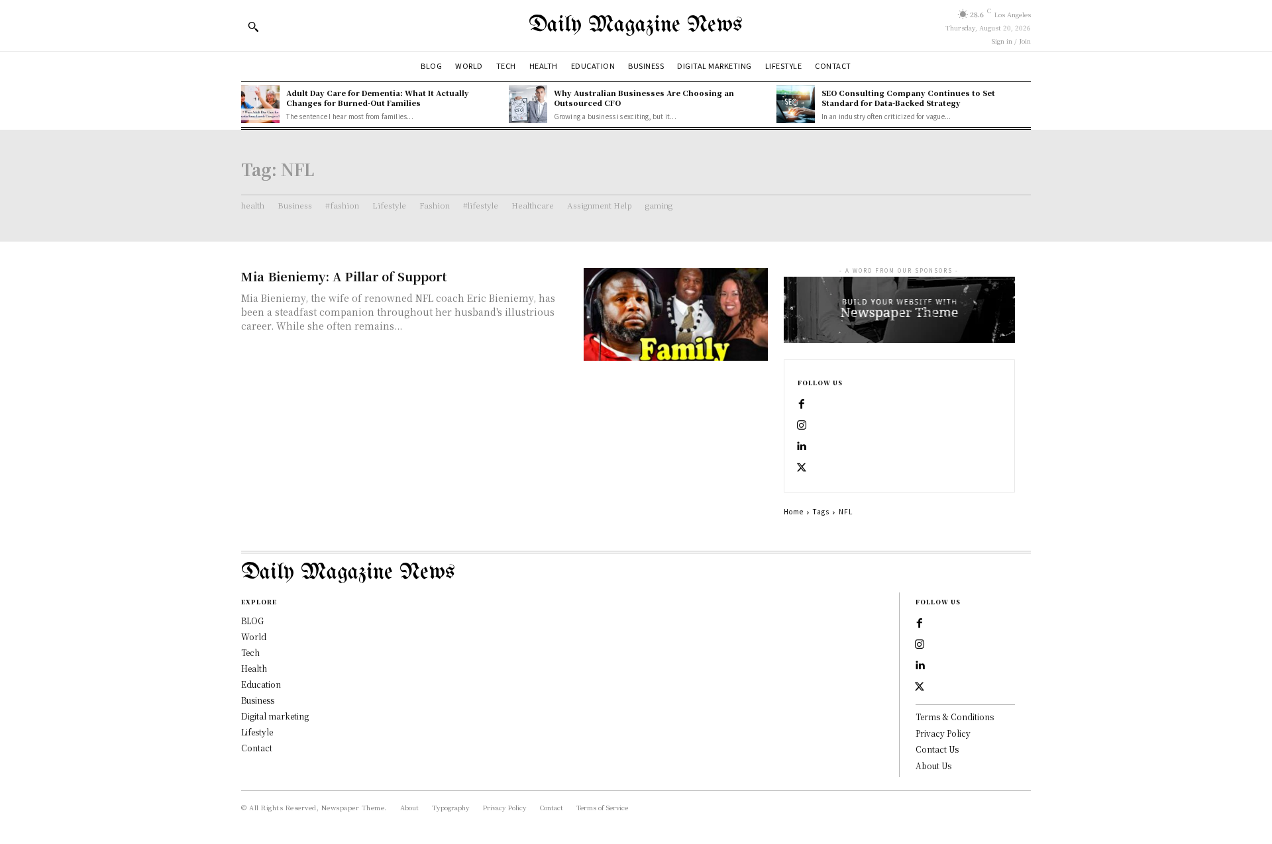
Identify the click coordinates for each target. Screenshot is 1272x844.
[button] (253, 26)
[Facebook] (801, 404)
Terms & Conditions (955, 716)
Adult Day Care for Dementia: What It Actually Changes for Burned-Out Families (377, 97)
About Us (933, 765)
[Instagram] (801, 425)
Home (794, 511)
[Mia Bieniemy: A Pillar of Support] (676, 314)
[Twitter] (801, 468)
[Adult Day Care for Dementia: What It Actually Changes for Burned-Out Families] (260, 104)
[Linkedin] (801, 446)
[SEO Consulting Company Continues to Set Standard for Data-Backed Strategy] (795, 104)
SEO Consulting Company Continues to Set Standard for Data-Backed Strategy (908, 97)
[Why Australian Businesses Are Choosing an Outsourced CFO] (528, 104)
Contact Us (937, 749)
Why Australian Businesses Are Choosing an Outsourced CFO (644, 97)
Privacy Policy (943, 733)
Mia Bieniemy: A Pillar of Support (344, 276)
